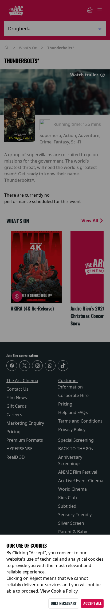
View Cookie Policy (58, 591)
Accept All (92, 603)
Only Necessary (64, 603)
